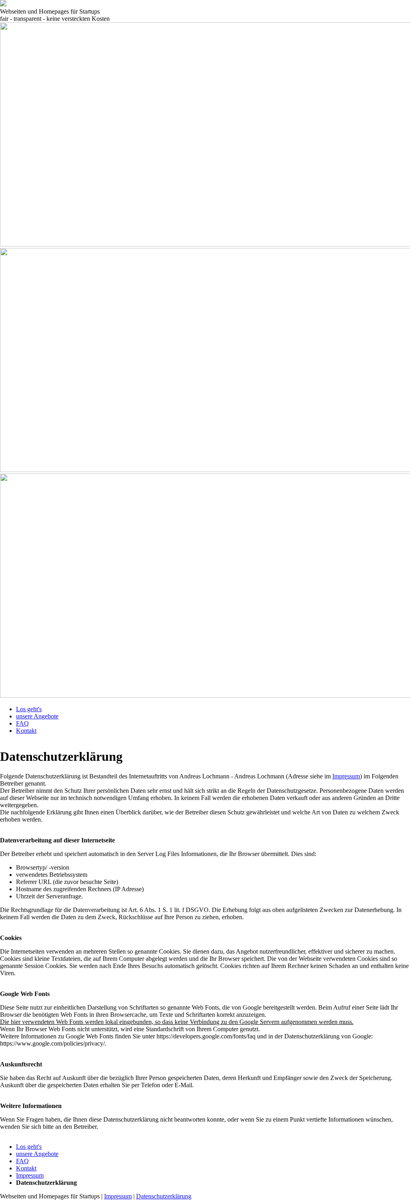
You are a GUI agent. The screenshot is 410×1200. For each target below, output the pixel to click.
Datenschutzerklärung (163, 1196)
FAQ (22, 723)
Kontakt (26, 730)
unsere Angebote (37, 716)
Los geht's (29, 709)
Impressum (346, 776)
